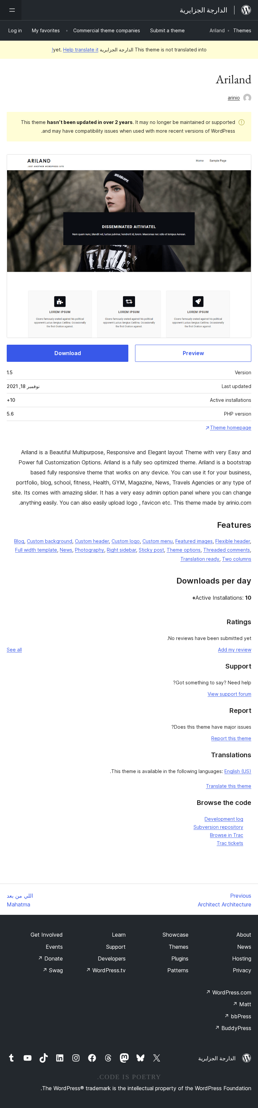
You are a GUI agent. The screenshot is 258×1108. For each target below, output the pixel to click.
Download (67, 353)
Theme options (184, 550)
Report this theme (231, 738)
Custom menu (157, 541)
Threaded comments (226, 550)
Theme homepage (230, 427)
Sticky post (151, 550)
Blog (19, 541)
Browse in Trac (226, 835)
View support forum (229, 694)
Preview (193, 353)
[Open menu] (11, 10)
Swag (52, 970)
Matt (241, 1004)
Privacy (242, 970)
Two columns (236, 559)
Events (54, 946)
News (66, 550)
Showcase (175, 934)
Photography (89, 550)
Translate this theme (228, 786)
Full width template (36, 550)
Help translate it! (75, 49)
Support (116, 946)
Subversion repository (218, 827)
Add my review (234, 649)
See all (14, 649)
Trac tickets (230, 843)
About (243, 934)
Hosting (241, 958)
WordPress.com (228, 992)
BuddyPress (233, 1028)
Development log (224, 819)
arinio (234, 97)
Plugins (179, 958)
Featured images (194, 541)
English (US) (237, 771)
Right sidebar (121, 550)
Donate (50, 958)
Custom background (49, 541)
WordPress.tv (106, 970)
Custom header (92, 541)
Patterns (177, 970)
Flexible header (232, 541)
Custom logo (126, 541)
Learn (119, 934)
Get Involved (47, 934)
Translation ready (199, 559)
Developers (112, 958)
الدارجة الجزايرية (216, 1058)
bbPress (237, 1016)
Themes (242, 30)
